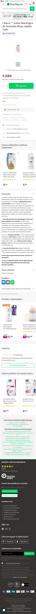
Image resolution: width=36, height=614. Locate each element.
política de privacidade (13, 563)
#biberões (25, 120)
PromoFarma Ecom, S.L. (17, 114)
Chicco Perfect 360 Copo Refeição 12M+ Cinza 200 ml (18, 434)
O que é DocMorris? (10, 506)
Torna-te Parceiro (10, 515)
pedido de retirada (9, 496)
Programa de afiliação (11, 512)
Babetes (23, 422)
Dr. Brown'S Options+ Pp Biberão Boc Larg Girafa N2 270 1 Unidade (18, 446)
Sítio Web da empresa (11, 519)
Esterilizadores (24, 424)
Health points (8, 517)
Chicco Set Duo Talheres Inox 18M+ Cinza (17, 440)
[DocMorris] (15, 4)
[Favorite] (18, 153)
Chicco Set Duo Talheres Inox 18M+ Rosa (17, 437)
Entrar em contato (9, 491)
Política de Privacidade (20, 577)
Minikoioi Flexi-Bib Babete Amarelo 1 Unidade (17, 453)
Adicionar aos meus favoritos (19, 70)
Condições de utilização (18, 607)
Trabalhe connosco (10, 510)
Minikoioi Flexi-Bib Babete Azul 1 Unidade (18, 454)
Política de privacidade (18, 605)
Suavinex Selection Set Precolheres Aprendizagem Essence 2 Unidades (18, 443)
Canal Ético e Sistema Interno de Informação (18, 611)
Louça (11, 422)
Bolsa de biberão (18, 426)
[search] (32, 8)
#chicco (4, 117)
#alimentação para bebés (17, 117)
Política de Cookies (18, 610)
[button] (29, 4)
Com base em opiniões (10, 471)
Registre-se (29, 553)
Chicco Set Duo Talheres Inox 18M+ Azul (17, 438)
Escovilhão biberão (12, 424)
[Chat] (26, 4)
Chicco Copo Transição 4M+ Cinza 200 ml (17, 431)
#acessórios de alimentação (11, 120)
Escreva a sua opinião (18, 365)
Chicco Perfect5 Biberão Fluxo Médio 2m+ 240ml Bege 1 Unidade (18, 450)
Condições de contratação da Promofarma (18, 608)
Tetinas (16, 422)
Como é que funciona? (12, 508)
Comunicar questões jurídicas (9, 294)
